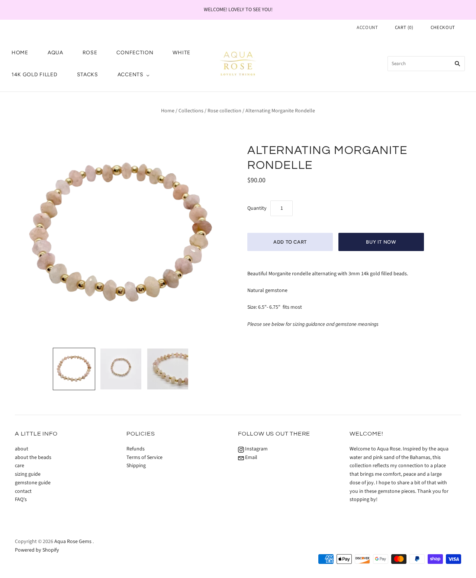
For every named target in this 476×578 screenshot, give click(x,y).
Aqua (55, 52)
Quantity (257, 208)
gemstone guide (33, 483)
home (20, 52)
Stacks (87, 74)
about (21, 449)
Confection (134, 52)
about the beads (33, 457)
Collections (190, 111)
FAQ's (21, 499)
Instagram (256, 449)
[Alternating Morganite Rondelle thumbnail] (74, 369)
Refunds (135, 449)
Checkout (443, 27)
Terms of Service (144, 457)
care (19, 465)
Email (250, 457)
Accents (131, 74)
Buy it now (381, 242)
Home (167, 111)
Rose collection (224, 111)
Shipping (136, 465)
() (404, 27)
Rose (90, 52)
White (181, 52)
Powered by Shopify (37, 550)
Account (367, 27)
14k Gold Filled (35, 74)
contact (23, 491)
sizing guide (28, 474)
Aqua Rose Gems (72, 541)
